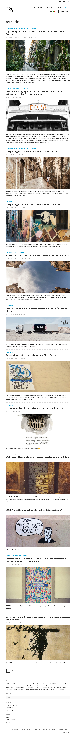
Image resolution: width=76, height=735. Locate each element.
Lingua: (50, 11)
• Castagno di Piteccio (11, 705)
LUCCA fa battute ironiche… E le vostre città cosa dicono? (34, 510)
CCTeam (8, 411)
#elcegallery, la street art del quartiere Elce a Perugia (32, 355)
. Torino (8, 88)
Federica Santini (11, 207)
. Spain (8, 201)
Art (22, 88)
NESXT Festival (10, 97)
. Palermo (21, 28)
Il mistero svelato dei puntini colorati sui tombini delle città (34, 408)
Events (26, 88)
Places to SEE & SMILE (30, 28)
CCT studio (64, 11)
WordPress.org (10, 723)
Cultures (16, 507)
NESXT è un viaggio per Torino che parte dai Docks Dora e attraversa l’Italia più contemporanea (34, 92)
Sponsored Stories (21, 555)
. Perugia (8, 352)
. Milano (12, 454)
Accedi (7, 717)
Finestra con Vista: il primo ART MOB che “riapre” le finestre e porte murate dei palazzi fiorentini (36, 560)
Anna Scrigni (10, 154)
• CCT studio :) (9, 707)
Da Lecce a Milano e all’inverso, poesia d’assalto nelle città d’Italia (37, 457)
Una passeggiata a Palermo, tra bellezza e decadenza (31, 151)
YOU (66, 7)
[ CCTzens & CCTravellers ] (54, 7)
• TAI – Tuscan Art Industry (12, 709)
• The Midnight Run (10, 710)
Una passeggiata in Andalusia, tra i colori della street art (33, 204)
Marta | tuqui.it (10, 358)
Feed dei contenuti (10, 719)
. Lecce (8, 454)
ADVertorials (16, 88)
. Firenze (8, 555)
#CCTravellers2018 (12, 28)
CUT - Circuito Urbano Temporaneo (16, 37)
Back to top (65, 732)
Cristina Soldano (11, 314)
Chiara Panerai (10, 513)
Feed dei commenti (11, 721)
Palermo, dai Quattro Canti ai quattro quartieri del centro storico (37, 255)
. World (8, 305)
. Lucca (8, 507)
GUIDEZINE (38, 7)
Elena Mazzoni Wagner (13, 258)
